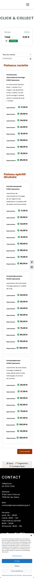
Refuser (17, 566)
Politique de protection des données (12, 575)
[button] (31, 535)
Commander (13, 40)
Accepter (17, 561)
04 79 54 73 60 (8, 486)
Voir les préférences (17, 571)
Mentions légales (27, 575)
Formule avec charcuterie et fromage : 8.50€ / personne (15, 77)
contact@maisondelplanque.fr (16, 505)
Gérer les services (17, 556)
